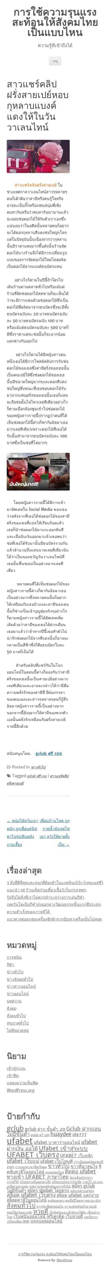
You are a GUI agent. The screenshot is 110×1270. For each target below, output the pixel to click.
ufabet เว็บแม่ (23, 1161)
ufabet (20, 1141)
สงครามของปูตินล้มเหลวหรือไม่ (50, 1186)
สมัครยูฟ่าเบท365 (82, 1191)
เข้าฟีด (13, 1075)
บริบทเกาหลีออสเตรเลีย (35, 1182)
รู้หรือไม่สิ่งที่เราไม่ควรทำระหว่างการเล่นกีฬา (45, 897)
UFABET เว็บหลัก (76, 1155)
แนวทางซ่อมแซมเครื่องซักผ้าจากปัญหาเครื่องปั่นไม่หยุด (54, 919)
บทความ (14, 1001)
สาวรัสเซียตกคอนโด (50, 1206)
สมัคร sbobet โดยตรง (48, 1190)
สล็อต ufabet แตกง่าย (78, 1195)
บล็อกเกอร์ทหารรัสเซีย (66, 1182)
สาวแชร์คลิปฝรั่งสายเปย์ (80, 1206)
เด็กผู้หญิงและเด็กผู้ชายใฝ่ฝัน (67, 1212)
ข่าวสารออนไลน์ (21, 986)
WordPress (64, 1260)
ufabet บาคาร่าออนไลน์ (57, 1142)
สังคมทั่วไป (16, 1015)
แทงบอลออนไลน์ (46, 1221)
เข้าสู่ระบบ (16, 1068)
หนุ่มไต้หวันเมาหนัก (19, 1212)
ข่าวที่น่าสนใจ (84, 1166)
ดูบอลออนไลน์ (54, 1172)
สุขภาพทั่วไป (18, 1023)
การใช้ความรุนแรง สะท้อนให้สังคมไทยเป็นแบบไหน (55, 22)
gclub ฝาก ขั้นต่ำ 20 (45, 1129)
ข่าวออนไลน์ (18, 993)
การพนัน (14, 957)
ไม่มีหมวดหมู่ (18, 1030)
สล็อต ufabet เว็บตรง (31, 1195)
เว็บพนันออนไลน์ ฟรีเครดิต (39, 1216)
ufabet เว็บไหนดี (56, 1161)
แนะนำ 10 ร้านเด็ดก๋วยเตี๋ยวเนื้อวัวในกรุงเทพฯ (47, 890)
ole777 (79, 1134)
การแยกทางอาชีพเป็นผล (31, 1167)
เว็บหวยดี (74, 1216)
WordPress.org (20, 1090)
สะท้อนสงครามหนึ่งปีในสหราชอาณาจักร (74, 1200)
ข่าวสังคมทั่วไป (20, 979)
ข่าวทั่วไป (38, 767)
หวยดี (40, 1211)
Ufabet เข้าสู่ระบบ (63, 1148)
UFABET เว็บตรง (33, 1154)
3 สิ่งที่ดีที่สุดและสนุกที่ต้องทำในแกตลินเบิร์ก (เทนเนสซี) (55, 882)
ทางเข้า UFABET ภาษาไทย (38, 1177)
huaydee (60, 1134)
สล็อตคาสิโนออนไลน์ (27, 1200)
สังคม (11, 1008)
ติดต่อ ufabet (80, 1171)
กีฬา (10, 964)
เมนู (55, 61)
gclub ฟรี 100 (37, 776)
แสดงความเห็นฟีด (22, 1083)
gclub (15, 1128)
